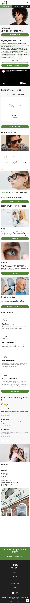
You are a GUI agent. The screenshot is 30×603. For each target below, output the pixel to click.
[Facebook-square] (13, 593)
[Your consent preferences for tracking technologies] (27, 600)
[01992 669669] (1, 6)
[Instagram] (17, 593)
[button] (12, 123)
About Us (15, 572)
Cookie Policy (19, 601)
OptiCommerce (15, 598)
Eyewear (15, 580)
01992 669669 (5, 6)
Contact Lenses (15, 583)
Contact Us (15, 587)
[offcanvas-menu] (27, 2)
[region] (15, 423)
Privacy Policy (11, 601)
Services (15, 576)
